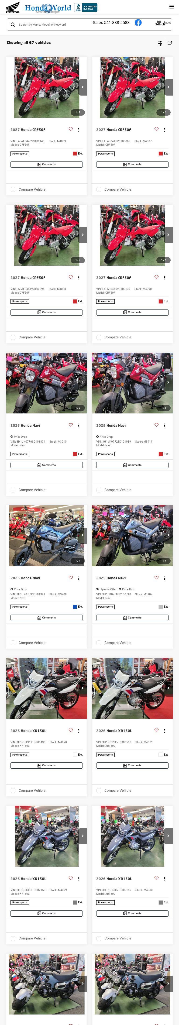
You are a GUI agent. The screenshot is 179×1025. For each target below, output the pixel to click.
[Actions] (79, 130)
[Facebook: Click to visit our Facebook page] (138, 22)
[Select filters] (160, 42)
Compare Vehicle (32, 189)
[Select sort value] (168, 43)
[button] (82, 87)
